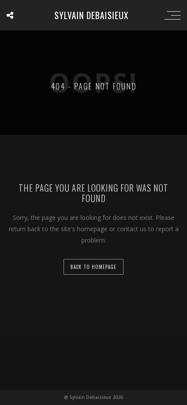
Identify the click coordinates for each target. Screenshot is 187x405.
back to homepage (93, 266)
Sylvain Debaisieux (91, 15)
